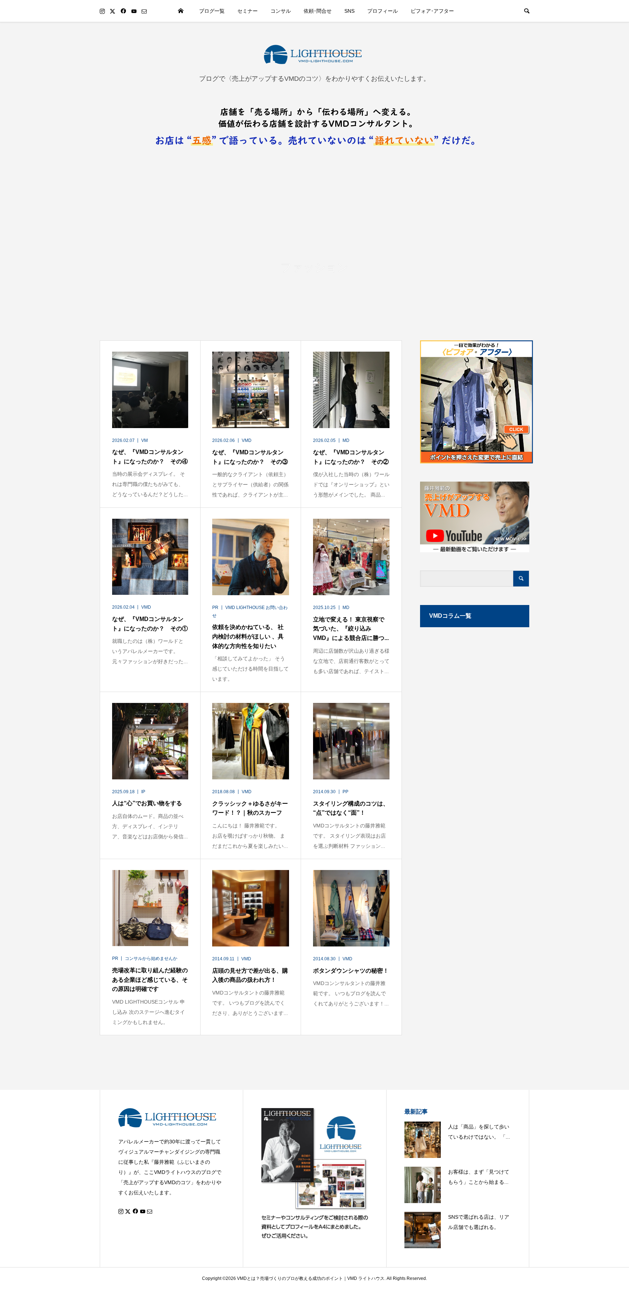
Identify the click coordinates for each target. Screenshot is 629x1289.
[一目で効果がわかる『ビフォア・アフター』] (474, 401)
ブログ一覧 (212, 11)
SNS (349, 11)
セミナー (247, 11)
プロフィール (382, 11)
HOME (180, 11)
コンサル (280, 11)
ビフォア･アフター (432, 11)
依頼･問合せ (318, 11)
